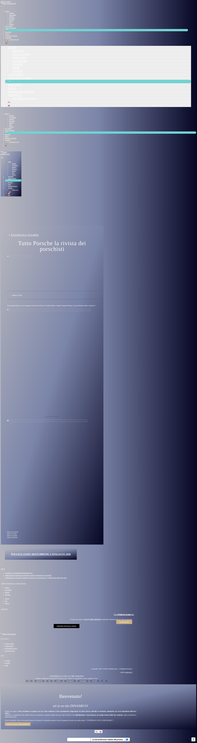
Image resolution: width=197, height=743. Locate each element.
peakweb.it (128, 672)
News (7, 34)
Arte (10, 22)
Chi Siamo (9, 26)
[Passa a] (6, 41)
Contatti (8, 38)
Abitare (11, 13)
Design (11, 24)
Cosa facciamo (10, 28)
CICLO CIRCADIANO (92, 619)
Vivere (11, 20)
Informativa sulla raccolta (79, 739)
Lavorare (12, 19)
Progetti (8, 32)
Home (7, 11)
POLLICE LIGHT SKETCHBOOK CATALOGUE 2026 (41, 554)
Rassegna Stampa (11, 36)
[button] (52, 532)
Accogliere (12, 15)
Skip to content (6, 2)
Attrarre (11, 17)
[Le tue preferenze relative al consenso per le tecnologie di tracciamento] (193, 739)
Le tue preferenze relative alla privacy (107, 739)
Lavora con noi (14, 39)
